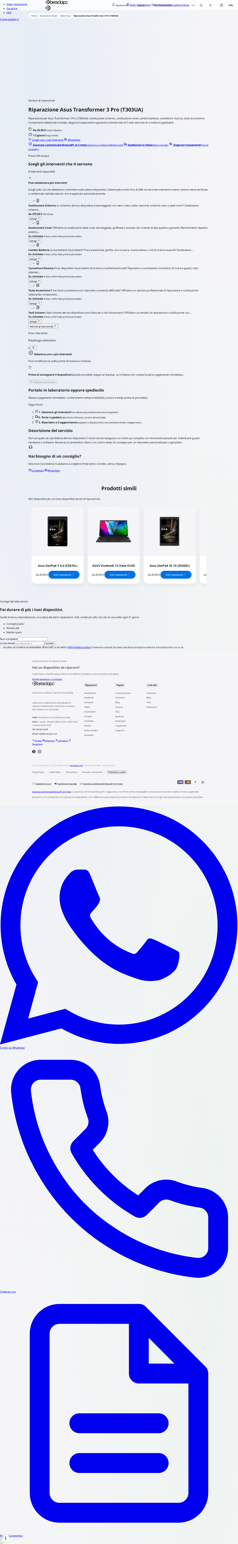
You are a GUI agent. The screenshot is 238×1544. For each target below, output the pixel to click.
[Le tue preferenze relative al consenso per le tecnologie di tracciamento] (6, 1538)
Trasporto (120, 730)
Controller (88, 720)
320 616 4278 (42, 729)
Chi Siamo (120, 697)
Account (119, 707)
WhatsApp (73, 140)
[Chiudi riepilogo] (33, 347)
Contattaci (37, 470)
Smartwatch (89, 711)
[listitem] (75, 145)
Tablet (87, 707)
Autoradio (89, 735)
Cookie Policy (55, 772)
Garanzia (11, 8)
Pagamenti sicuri (43, 783)
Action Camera (91, 730)
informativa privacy (79, 647)
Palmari (87, 725)
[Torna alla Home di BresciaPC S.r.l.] (55, 684)
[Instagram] (39, 752)
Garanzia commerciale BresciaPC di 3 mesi (103, 783)
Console (88, 716)
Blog (117, 702)
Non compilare (9, 639)
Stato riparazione (16, 4)
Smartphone (90, 693)
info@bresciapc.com (48, 733)
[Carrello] (221, 5)
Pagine (120, 685)
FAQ (8, 12)
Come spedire (9, 19)
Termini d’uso (71, 772)
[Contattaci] (1, 1541)
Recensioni (120, 720)
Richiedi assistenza (42, 679)
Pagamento (120, 725)
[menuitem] (121, 5)
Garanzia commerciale (92, 772)
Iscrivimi (50, 643)
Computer (89, 702)
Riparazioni (91, 685)
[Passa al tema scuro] (193, 5)
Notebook (89, 697)
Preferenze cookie (116, 772)
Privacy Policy (38, 772)
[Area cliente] (210, 5)
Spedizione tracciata (67, 783)
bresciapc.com (76, 765)
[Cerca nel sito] (201, 5)
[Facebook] (33, 752)
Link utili (152, 685)
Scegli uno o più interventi (48, 140)
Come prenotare (123, 693)
